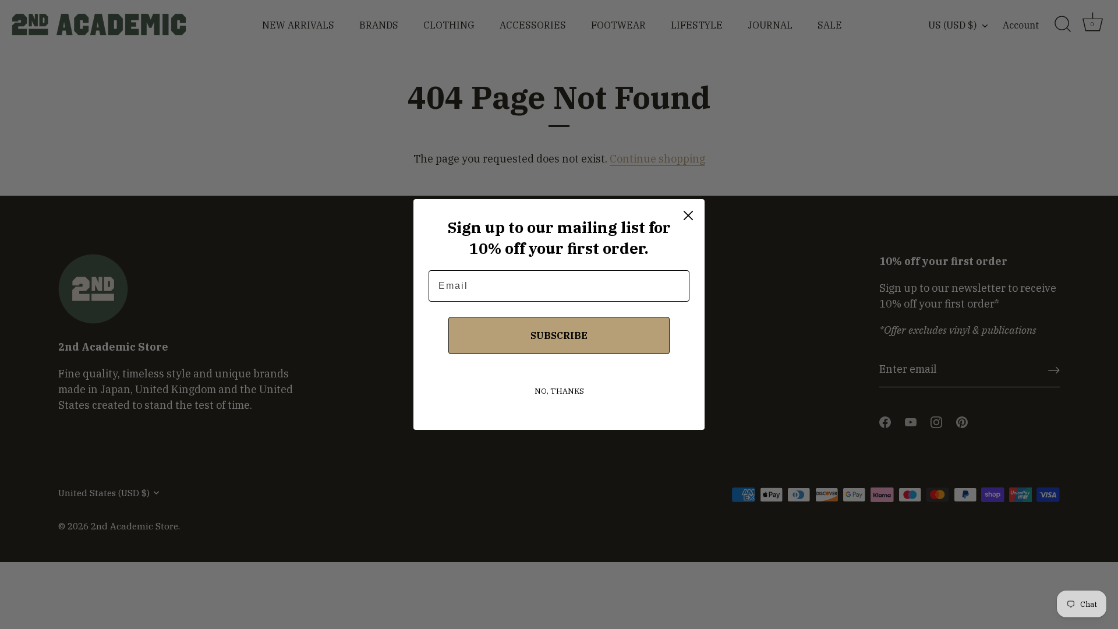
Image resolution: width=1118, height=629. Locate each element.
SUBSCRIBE (559, 335)
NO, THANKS (559, 391)
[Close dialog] (688, 215)
